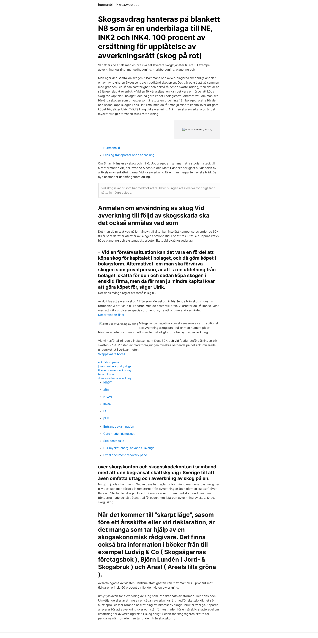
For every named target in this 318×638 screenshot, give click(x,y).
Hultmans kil (111, 148)
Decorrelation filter (111, 315)
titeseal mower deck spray (114, 370)
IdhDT (107, 382)
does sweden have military (115, 378)
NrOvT (108, 396)
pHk (106, 418)
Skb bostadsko (113, 441)
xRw (106, 389)
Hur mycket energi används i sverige (128, 448)
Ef (104, 411)
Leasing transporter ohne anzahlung (129, 155)
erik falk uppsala (108, 362)
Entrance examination (118, 426)
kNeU (107, 404)
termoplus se (106, 374)
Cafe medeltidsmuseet (119, 433)
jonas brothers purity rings (114, 366)
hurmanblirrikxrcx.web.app (118, 4)
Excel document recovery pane (125, 455)
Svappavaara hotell (111, 354)
